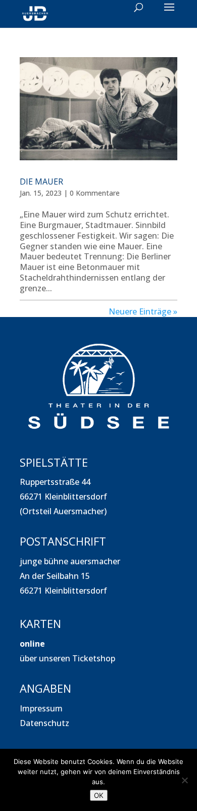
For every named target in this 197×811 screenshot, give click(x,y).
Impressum (41, 708)
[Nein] (184, 780)
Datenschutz (44, 723)
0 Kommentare (95, 193)
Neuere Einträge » (143, 311)
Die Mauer (41, 181)
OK (99, 795)
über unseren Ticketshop (67, 658)
